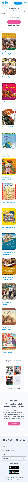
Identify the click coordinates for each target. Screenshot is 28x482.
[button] (13, 376)
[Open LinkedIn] (24, 440)
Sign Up (18, 3)
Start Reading (14, 22)
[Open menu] (25, 3)
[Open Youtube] (11, 440)
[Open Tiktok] (20, 440)
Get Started (14, 423)
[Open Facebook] (4, 440)
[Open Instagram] (7, 440)
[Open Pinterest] (17, 440)
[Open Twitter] (14, 440)
